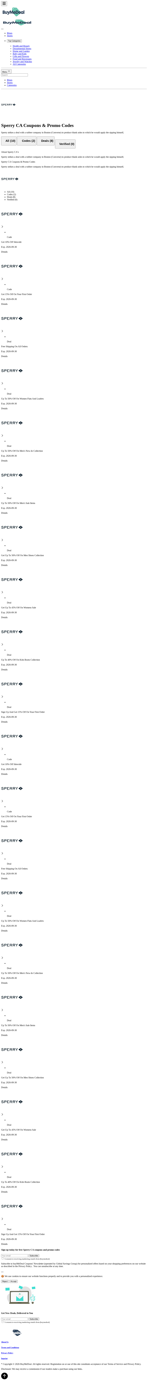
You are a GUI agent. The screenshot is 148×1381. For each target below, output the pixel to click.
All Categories (19, 64)
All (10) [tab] (10, 192)
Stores (10, 35)
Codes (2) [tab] (11, 194)
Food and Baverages (22, 59)
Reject (5, 1281)
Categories (12, 85)
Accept (13, 1281)
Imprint (4, 1358)
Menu (5, 72)
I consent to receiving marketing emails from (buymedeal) (27, 1259)
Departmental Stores (22, 48)
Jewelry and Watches (22, 61)
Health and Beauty (21, 46)
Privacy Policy (7, 1353)
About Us (5, 1342)
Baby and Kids (19, 54)
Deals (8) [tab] (11, 197)
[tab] (8, 140)
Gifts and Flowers (21, 56)
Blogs (9, 33)
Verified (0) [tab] (12, 199)
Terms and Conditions (10, 1347)
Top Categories (14, 41)
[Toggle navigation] (4, 3)
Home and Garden (21, 51)
